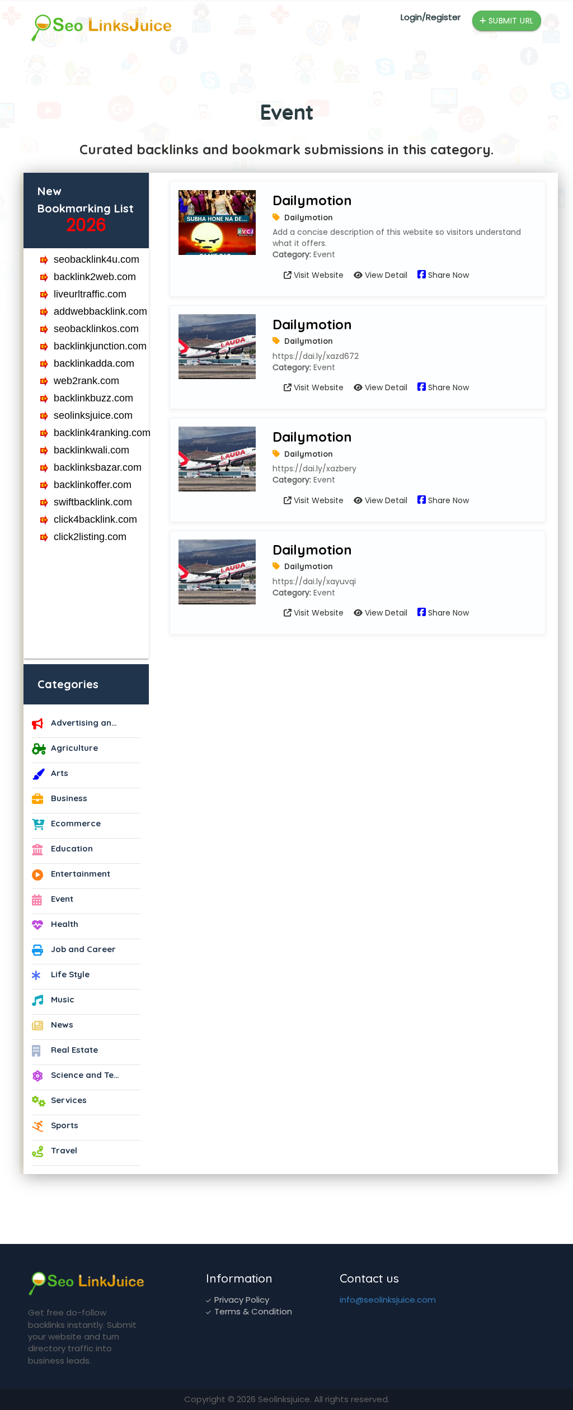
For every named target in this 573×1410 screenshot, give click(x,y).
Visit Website (318, 275)
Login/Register (431, 17)
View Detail (385, 275)
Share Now (447, 275)
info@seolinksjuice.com (388, 1299)
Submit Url (510, 20)
